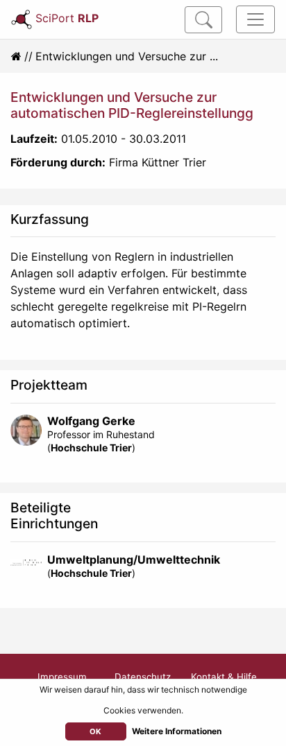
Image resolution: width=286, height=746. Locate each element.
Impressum (62, 676)
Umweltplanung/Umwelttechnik (133, 559)
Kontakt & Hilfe (224, 676)
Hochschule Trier (91, 447)
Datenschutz (143, 676)
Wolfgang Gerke (91, 421)
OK (95, 731)
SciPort (67, 18)
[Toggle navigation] (255, 19)
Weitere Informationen (176, 731)
